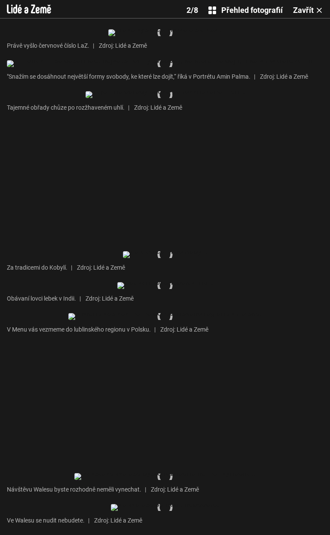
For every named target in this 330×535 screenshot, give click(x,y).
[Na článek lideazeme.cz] (29, 9)
